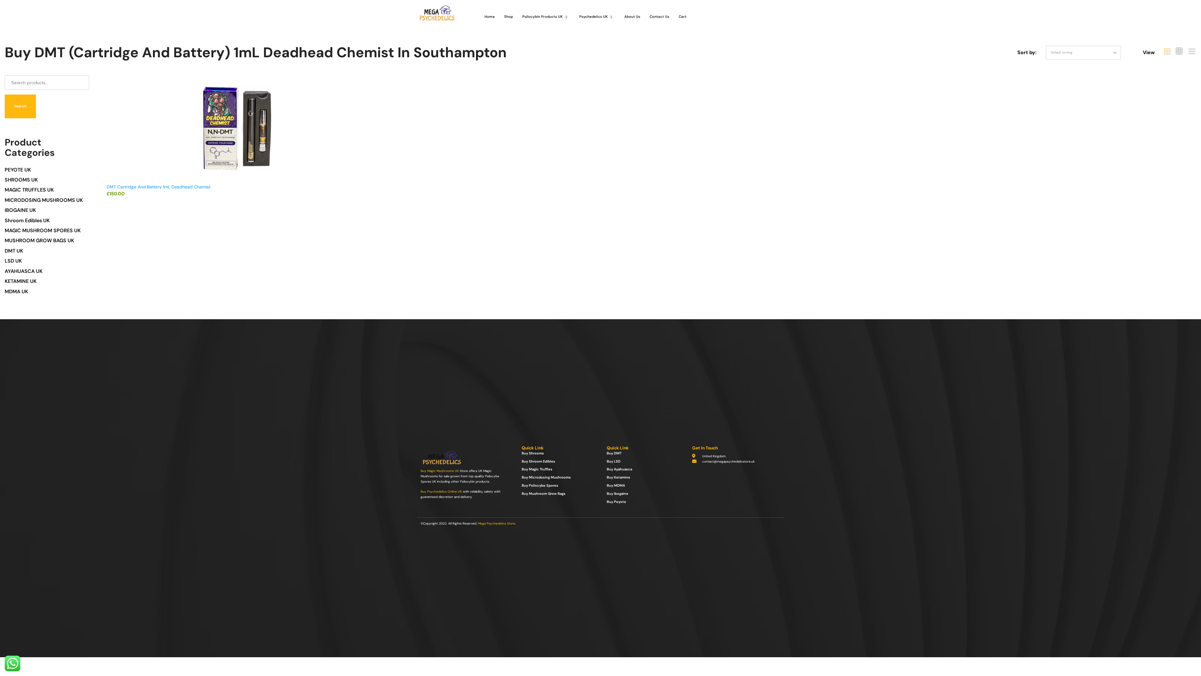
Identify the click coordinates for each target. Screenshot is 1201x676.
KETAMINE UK (21, 281)
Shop (508, 16)
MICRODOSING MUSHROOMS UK (44, 200)
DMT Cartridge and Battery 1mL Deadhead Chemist (158, 187)
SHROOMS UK (21, 180)
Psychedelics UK (593, 16)
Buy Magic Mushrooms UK (440, 471)
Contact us (659, 16)
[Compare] (362, 107)
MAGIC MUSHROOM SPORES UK (43, 230)
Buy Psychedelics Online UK (441, 491)
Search (20, 106)
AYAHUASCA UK (24, 271)
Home (489, 16)
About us (632, 16)
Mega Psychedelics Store (496, 523)
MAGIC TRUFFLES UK (29, 190)
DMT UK (14, 251)
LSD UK (13, 261)
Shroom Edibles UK (27, 220)
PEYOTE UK (18, 169)
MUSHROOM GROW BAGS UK (39, 240)
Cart (683, 16)
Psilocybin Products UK (542, 16)
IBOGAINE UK (20, 210)
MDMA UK (16, 291)
